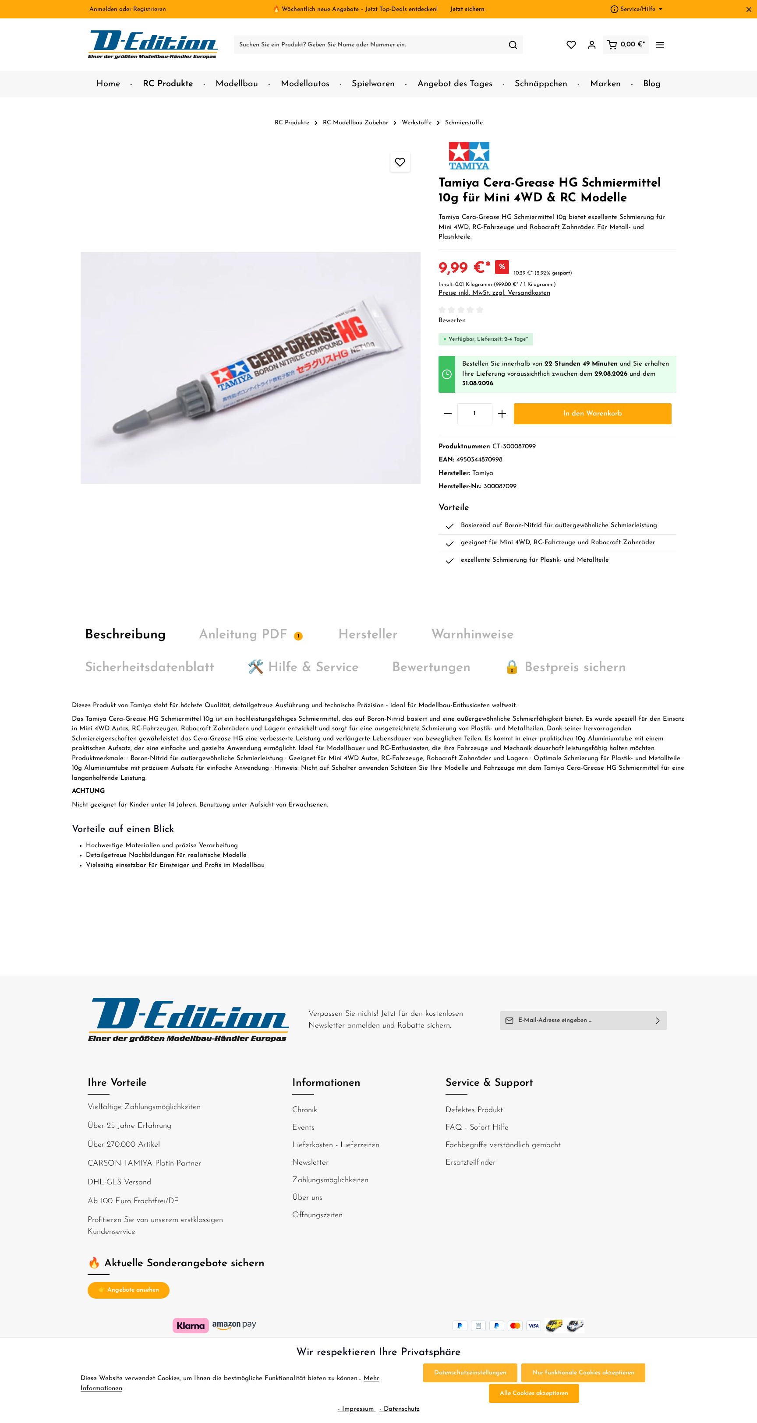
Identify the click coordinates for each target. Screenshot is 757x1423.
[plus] (502, 413)
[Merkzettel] (571, 44)
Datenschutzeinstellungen (470, 1373)
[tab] (125, 635)
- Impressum (357, 1409)
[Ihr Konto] (591, 44)
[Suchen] (513, 44)
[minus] (448, 413)
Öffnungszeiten (317, 1215)
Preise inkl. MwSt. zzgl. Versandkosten (494, 293)
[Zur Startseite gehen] (153, 44)
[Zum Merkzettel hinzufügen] (400, 162)
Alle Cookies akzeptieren (534, 1393)
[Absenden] (658, 1020)
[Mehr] (660, 44)
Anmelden (103, 9)
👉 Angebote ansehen (128, 1290)
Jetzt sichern (467, 9)
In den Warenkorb (592, 413)
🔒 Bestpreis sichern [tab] (565, 668)
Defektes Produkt (474, 1110)
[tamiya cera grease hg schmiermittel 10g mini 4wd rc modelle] (251, 367)
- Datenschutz (399, 1409)
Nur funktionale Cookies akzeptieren (583, 1373)
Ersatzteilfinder (470, 1163)
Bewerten (452, 320)
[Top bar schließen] (749, 9)
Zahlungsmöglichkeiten (330, 1180)
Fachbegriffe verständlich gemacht (503, 1145)
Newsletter (310, 1163)
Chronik (304, 1110)
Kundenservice (111, 1232)
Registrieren (149, 9)
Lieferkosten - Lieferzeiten (335, 1145)
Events (303, 1128)
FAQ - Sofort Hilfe (477, 1128)
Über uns (307, 1198)
